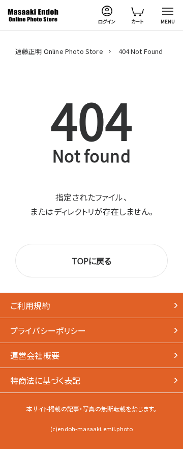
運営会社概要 (34, 355)
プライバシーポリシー (48, 330)
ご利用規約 (30, 305)
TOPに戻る (92, 261)
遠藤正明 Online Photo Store (59, 51)
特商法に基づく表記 (45, 380)
